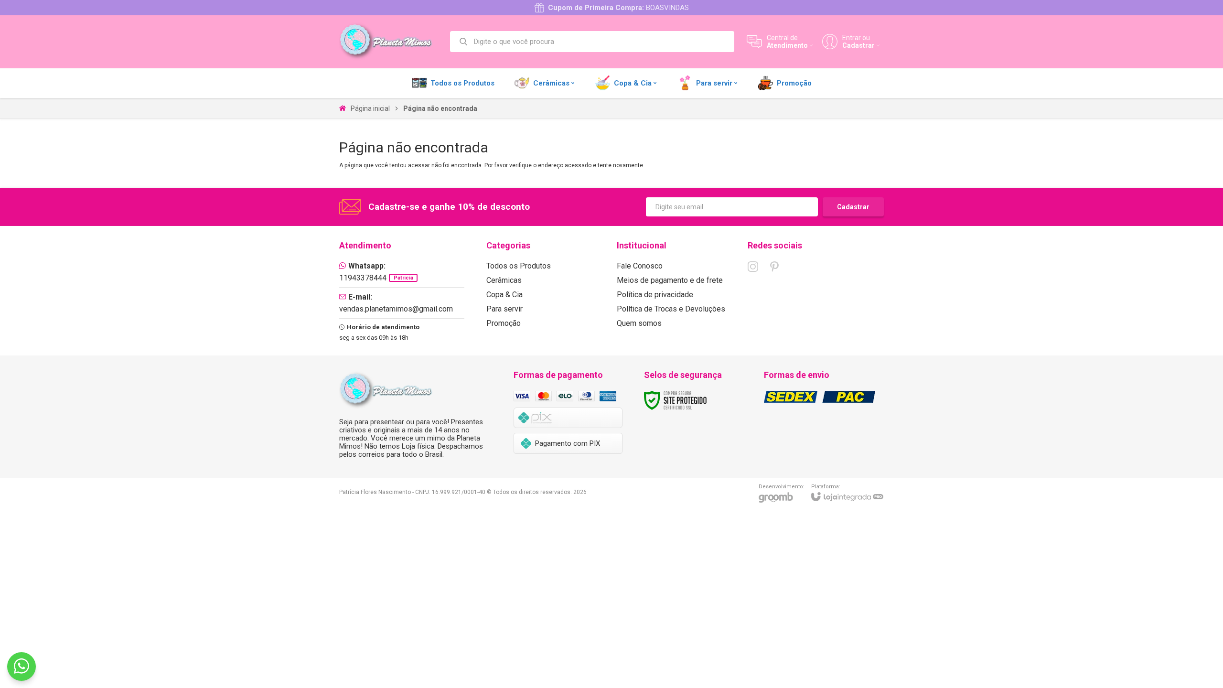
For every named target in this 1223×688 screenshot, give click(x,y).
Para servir (504, 308)
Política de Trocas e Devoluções (671, 308)
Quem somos (639, 323)
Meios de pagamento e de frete (670, 280)
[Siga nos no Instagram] (753, 266)
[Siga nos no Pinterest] (774, 266)
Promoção (503, 323)
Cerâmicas (504, 280)
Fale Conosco (640, 265)
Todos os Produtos (518, 265)
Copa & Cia (504, 294)
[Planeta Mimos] (389, 41)
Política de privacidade (655, 294)
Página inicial (370, 108)
